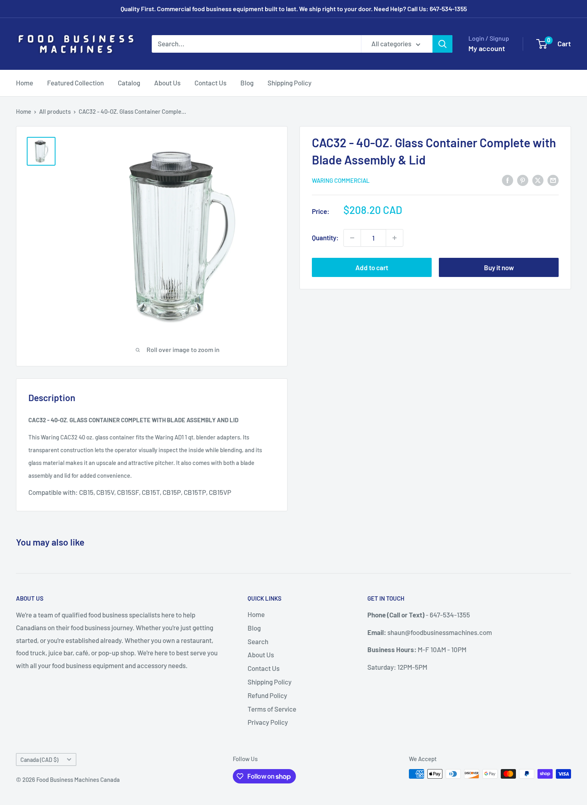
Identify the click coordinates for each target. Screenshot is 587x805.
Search (258, 641)
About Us (167, 83)
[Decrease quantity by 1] (352, 237)
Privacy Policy (268, 722)
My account (486, 48)
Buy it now (499, 267)
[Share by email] (553, 180)
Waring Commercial (341, 180)
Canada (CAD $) (39, 759)
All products (55, 111)
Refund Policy (267, 695)
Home (24, 83)
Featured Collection (75, 83)
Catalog (129, 83)
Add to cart (371, 267)
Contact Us (210, 83)
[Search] (442, 44)
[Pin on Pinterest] (522, 180)
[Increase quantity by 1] (394, 237)
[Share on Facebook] (507, 180)
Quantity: (325, 237)
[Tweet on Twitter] (537, 180)
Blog (247, 83)
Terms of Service (272, 709)
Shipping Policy (289, 83)
